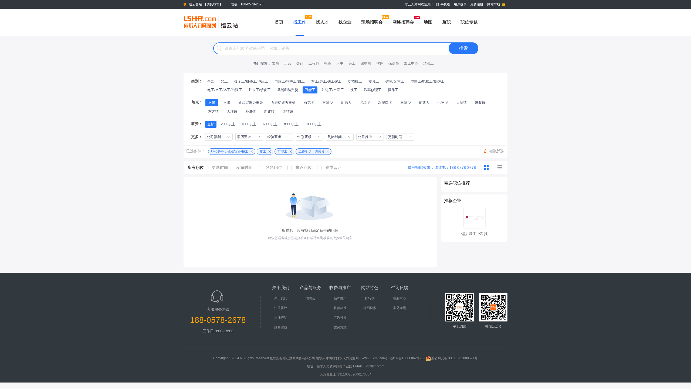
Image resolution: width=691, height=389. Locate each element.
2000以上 (228, 124)
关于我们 (280, 298)
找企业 (344, 22)
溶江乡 (365, 102)
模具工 (373, 81)
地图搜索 (369, 308)
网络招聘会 (403, 22)
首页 (279, 22)
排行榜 (370, 298)
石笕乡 (309, 102)
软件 (379, 63)
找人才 (322, 22)
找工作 (299, 22)
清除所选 (496, 151)
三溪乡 (405, 102)
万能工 (310, 90)
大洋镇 (232, 111)
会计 (299, 63)
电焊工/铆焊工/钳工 (290, 81)
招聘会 (310, 298)
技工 (353, 90)
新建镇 (269, 111)
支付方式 (340, 327)
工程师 (314, 63)
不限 (211, 102)
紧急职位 (274, 167)
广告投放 (340, 318)
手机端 (445, 4)
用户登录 (460, 4)
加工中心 (411, 63)
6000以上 (270, 124)
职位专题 (469, 22)
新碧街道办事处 (250, 102)
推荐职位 (304, 167)
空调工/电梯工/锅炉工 (427, 81)
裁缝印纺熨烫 (287, 90)
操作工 (393, 90)
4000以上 (249, 124)
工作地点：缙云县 (311, 151)
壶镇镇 (288, 111)
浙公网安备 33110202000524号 (454, 358)
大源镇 (461, 102)
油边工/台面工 (333, 90)
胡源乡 (346, 102)
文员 (275, 63)
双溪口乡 (385, 102)
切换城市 (212, 4)
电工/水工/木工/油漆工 (224, 90)
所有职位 (196, 167)
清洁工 (428, 63)
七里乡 (443, 102)
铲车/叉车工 (394, 81)
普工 (224, 81)
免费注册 (476, 4)
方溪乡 (327, 102)
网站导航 (493, 4)
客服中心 (399, 298)
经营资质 (280, 327)
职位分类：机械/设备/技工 (229, 151)
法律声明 (280, 318)
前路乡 (424, 102)
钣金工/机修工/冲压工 (251, 81)
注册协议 (280, 308)
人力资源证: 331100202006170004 (345, 374)
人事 (339, 63)
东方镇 (213, 111)
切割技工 (355, 81)
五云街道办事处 (283, 102)
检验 (327, 63)
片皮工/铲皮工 (260, 90)
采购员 (366, 63)
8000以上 (291, 124)
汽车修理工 (372, 90)
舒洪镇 (250, 111)
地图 (428, 22)
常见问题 (399, 308)
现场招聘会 (372, 22)
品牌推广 (340, 298)
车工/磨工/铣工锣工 (326, 81)
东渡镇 (480, 102)
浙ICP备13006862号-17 (407, 358)
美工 (351, 63)
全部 (210, 81)
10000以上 (313, 124)
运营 (287, 63)
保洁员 (393, 63)
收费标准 (340, 308)
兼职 (446, 22)
